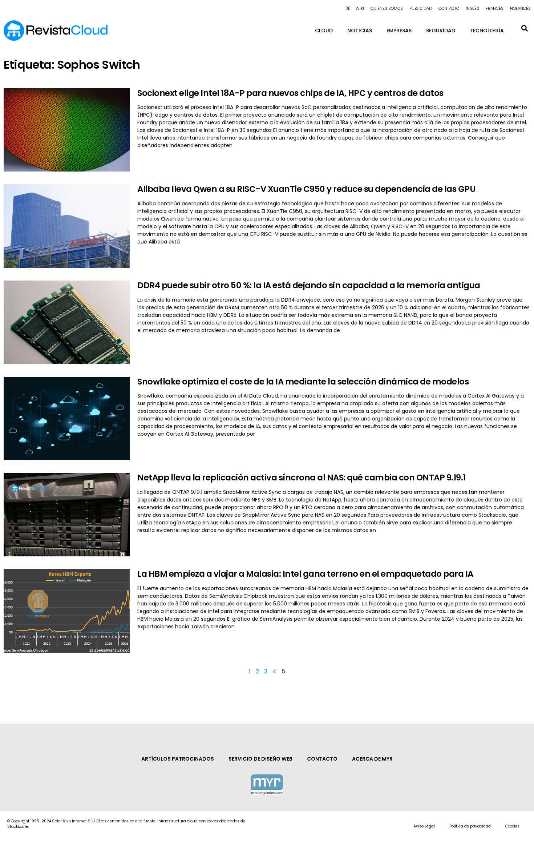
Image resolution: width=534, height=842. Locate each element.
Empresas (399, 30)
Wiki (360, 8)
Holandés (520, 8)
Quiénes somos (387, 8)
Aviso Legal (424, 826)
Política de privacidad (470, 826)
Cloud (324, 30)
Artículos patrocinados (177, 758)
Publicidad (420, 8)
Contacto (448, 8)
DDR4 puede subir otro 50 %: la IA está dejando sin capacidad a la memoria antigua (308, 285)
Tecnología (487, 30)
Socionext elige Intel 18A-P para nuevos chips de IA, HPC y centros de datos (290, 93)
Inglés (472, 8)
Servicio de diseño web (260, 758)
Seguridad (440, 30)
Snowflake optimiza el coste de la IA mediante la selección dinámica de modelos (303, 381)
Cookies (512, 826)
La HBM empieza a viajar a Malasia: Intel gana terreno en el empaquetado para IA (305, 574)
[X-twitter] (348, 8)
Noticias (359, 30)
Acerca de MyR (372, 758)
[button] (524, 28)
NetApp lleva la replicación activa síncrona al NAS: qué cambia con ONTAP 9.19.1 (301, 477)
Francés (494, 8)
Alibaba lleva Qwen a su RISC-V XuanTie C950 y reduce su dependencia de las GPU (306, 189)
